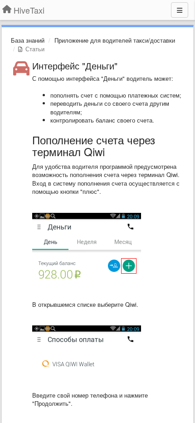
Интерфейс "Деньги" (74, 65)
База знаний (27, 40)
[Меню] (179, 10)
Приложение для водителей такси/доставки (114, 40)
